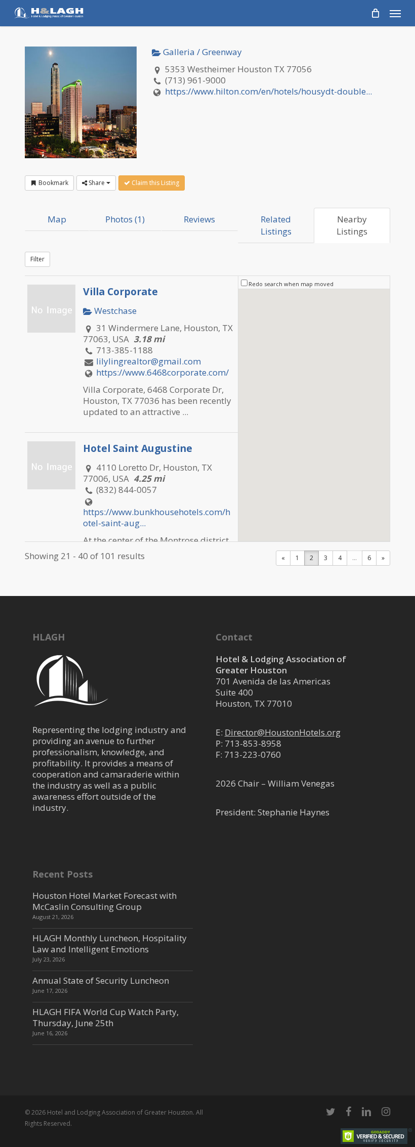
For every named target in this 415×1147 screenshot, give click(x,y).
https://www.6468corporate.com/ (162, 372)
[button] (395, 13)
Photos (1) (125, 219)
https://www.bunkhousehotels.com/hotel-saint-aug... (156, 517)
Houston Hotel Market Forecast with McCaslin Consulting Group (104, 901)
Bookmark (52, 182)
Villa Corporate (120, 291)
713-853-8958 (253, 743)
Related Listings (276, 225)
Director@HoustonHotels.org (283, 732)
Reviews (199, 219)
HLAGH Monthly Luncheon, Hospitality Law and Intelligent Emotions (109, 943)
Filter (37, 259)
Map (57, 219)
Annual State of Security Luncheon (100, 980)
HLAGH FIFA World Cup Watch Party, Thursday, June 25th (105, 1017)
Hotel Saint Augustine (137, 448)
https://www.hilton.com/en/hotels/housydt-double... (268, 91)
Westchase (114, 310)
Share (96, 182)
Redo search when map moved (291, 284)
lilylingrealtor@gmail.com (148, 361)
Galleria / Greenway (201, 52)
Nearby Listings (352, 225)
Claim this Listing (154, 182)
